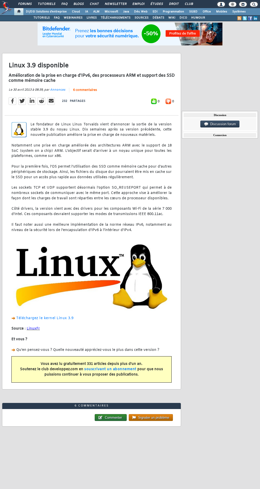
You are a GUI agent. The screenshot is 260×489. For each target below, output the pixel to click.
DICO (183, 18)
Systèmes (239, 11)
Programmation (173, 11)
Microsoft (111, 11)
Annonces (57, 90)
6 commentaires (85, 90)
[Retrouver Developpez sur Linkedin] (255, 18)
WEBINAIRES (73, 18)
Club (188, 4)
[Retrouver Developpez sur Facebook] (250, 18)
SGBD (193, 11)
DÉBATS (158, 18)
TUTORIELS (42, 18)
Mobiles (221, 11)
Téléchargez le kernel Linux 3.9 (45, 318)
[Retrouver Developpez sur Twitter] (245, 18)
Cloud (76, 11)
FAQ (64, 4)
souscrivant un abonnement (110, 369)
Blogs (78, 4)
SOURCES (142, 18)
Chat (94, 4)
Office (207, 11)
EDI (155, 11)
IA (86, 11)
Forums (25, 4)
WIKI (171, 18)
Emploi (138, 4)
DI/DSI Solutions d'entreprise (46, 11)
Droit (173, 4)
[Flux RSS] (239, 18)
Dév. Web (141, 11)
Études (156, 4)
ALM (96, 11)
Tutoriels (46, 4)
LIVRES (92, 18)
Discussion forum (222, 124)
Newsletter (115, 4)
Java (126, 11)
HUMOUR (198, 18)
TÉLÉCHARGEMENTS (116, 18)
